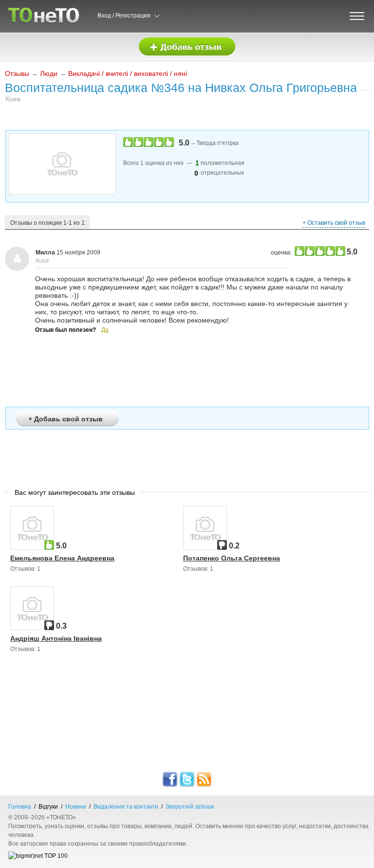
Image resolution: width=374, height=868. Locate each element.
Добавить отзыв (187, 46)
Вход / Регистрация (123, 15)
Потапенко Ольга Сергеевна (231, 558)
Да (105, 329)
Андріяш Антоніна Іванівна (56, 638)
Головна (19, 806)
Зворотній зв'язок (190, 806)
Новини (75, 806)
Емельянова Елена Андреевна (62, 558)
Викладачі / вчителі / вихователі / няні (127, 73)
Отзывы (17, 73)
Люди (48, 73)
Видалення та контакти (126, 806)
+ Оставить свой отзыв (333, 222)
